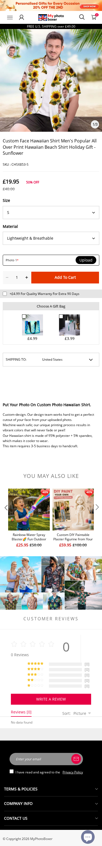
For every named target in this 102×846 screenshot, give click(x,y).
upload (85, 260)
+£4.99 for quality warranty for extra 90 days (44, 293)
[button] (5, 518)
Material (10, 226)
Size (6, 200)
